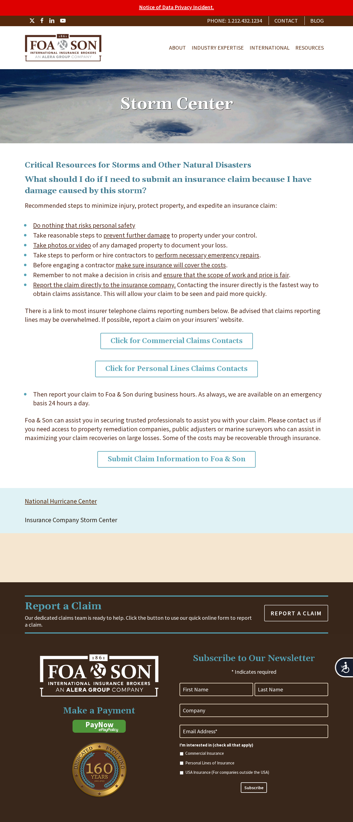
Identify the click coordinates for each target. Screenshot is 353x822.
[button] (176, 341)
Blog (317, 20)
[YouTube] (63, 20)
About (177, 47)
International (270, 47)
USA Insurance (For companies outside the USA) (227, 772)
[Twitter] (32, 20)
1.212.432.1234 (245, 20)
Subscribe (253, 787)
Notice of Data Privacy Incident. (176, 7)
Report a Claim (296, 613)
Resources (309, 47)
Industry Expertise (218, 47)
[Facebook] (42, 20)
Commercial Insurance (204, 753)
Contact (286, 20)
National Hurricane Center (61, 501)
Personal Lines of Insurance (209, 763)
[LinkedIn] (52, 20)
